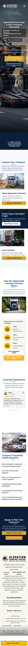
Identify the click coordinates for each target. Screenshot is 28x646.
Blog (4, 631)
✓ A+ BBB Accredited (14, 142)
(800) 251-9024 (15, 616)
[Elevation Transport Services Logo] (10, 6)
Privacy (23, 631)
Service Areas (10, 631)
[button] (24, 6)
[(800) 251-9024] (9, 616)
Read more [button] (21, 406)
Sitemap (17, 631)
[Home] (12, 238)
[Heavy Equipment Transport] (12, 181)
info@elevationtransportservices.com (15, 618)
